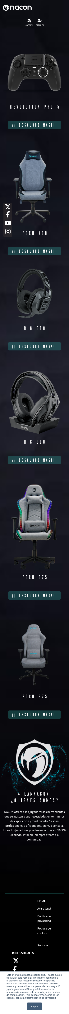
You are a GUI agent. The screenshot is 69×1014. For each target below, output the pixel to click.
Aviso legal (44, 909)
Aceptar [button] (34, 1006)
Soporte (42, 945)
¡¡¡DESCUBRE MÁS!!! (35, 125)
